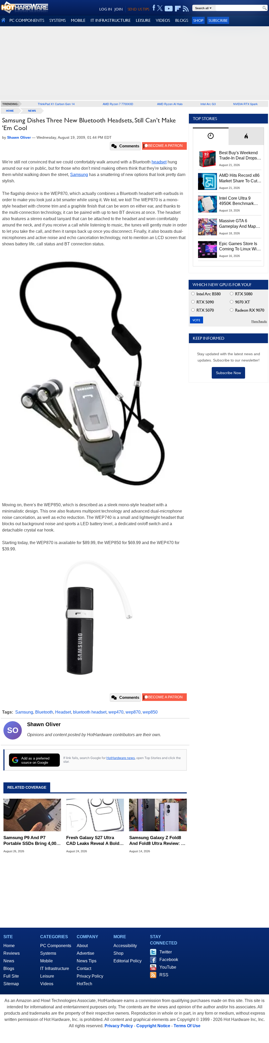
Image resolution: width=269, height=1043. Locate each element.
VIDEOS (163, 20)
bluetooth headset (89, 712)
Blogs (8, 968)
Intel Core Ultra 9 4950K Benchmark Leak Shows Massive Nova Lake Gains (239, 201)
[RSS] (186, 9)
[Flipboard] (178, 9)
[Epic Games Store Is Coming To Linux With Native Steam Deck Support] (207, 249)
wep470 (115, 712)
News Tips (86, 961)
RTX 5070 (204, 310)
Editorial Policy (127, 961)
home (10, 110)
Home (9, 945)
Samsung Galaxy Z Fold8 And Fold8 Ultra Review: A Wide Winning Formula (156, 840)
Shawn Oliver (44, 724)
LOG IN (105, 9)
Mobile (46, 961)
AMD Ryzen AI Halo (170, 104)
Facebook (168, 959)
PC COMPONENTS (26, 20)
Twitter (165, 952)
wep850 (150, 712)
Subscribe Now (228, 373)
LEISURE (143, 20)
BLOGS (181, 20)
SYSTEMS (57, 20)
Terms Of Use (187, 1026)
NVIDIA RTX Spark (245, 104)
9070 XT (242, 302)
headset (159, 162)
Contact (84, 968)
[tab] (211, 136)
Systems (48, 953)
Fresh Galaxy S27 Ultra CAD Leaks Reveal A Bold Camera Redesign (92, 840)
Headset (63, 712)
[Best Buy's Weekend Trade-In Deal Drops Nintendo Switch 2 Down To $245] (207, 158)
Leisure (47, 976)
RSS (163, 975)
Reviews (11, 953)
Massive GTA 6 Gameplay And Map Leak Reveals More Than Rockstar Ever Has (237, 224)
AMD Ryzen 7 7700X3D (118, 104)
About (82, 945)
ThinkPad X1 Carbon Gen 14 (56, 104)
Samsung (79, 174)
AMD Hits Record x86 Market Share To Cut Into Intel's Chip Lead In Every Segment (239, 178)
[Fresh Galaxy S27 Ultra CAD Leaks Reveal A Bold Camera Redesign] (95, 815)
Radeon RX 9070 (249, 310)
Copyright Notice (153, 1026)
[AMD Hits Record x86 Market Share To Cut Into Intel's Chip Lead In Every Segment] (207, 181)
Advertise (85, 953)
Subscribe (218, 20)
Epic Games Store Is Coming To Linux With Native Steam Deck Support (239, 246)
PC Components (55, 945)
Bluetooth (44, 712)
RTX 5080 (243, 293)
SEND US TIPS (138, 9)
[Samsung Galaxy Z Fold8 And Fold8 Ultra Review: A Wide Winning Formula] (158, 815)
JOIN (119, 9)
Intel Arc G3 (208, 104)
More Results (259, 321)
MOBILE (78, 20)
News (32, 110)
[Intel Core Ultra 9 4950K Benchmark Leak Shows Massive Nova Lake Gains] (207, 204)
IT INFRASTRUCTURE (111, 20)
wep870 (133, 712)
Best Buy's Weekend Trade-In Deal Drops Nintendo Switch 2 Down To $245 (238, 156)
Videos (46, 984)
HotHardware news (120, 758)
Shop (198, 20)
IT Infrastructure (54, 968)
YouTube (167, 967)
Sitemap (11, 984)
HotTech (84, 984)
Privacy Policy (90, 976)
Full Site (11, 976)
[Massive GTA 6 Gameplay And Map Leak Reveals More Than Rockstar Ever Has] (207, 226)
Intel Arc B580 (208, 293)
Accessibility (125, 945)
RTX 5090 (204, 302)
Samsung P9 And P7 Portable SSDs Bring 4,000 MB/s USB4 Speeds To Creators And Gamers (31, 840)
